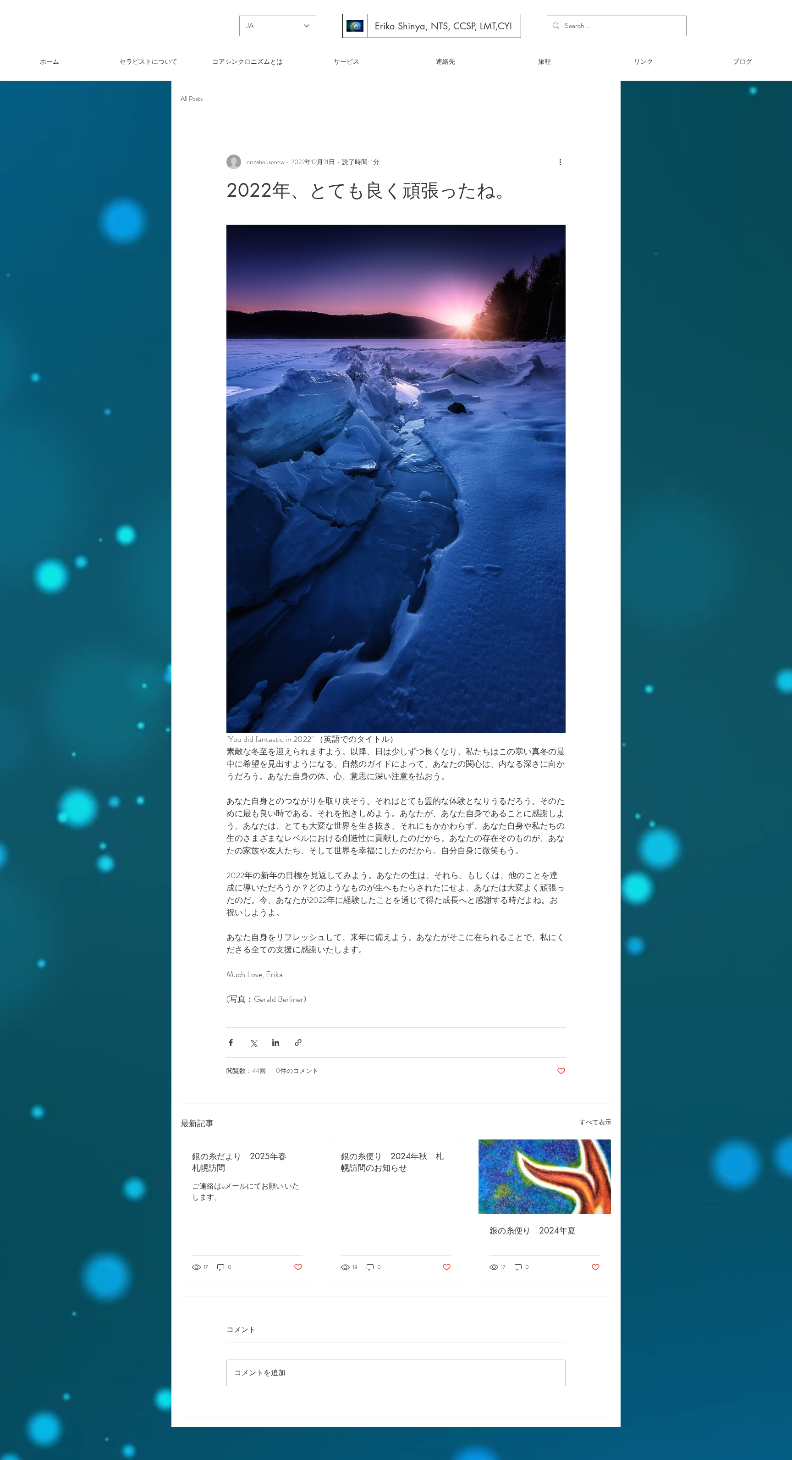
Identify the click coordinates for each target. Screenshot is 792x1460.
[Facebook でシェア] (230, 1042)
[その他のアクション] (560, 161)
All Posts (192, 98)
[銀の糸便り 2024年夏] (544, 1176)
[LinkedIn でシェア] (275, 1042)
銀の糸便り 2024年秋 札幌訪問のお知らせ (392, 1161)
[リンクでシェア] (298, 1042)
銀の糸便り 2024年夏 (533, 1230)
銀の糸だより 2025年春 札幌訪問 (243, 1161)
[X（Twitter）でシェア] (253, 1042)
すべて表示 (595, 1122)
